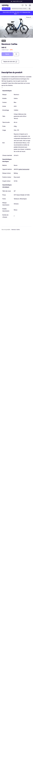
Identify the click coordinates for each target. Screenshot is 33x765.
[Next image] (31, 26)
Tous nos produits (6, 229)
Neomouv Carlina (16, 229)
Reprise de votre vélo (9, 61)
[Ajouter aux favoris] (16, 54)
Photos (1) (28, 17)
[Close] (17, 1)
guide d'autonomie (24, 169)
